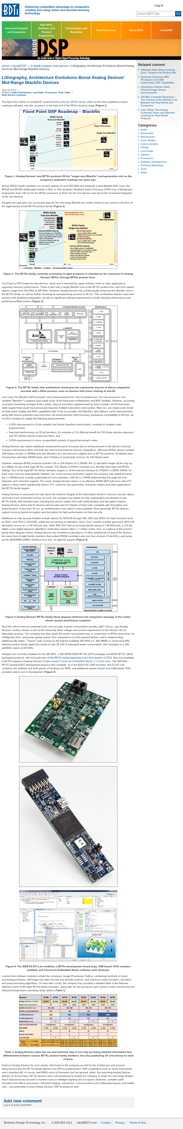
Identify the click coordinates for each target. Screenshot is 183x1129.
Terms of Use (137, 1122)
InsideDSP (166, 30)
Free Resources (106, 30)
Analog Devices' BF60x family (68, 101)
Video (67, 92)
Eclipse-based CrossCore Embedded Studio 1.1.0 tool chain (77, 661)
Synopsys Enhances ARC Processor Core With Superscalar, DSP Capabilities (157, 79)
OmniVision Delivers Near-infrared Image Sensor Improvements (155, 89)
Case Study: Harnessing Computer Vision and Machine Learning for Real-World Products (158, 114)
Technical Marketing (152, 165)
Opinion (145, 154)
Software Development (153, 161)
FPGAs (145, 147)
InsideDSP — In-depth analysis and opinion (40, 65)
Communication (149, 143)
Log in (159, 5)
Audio (14, 92)
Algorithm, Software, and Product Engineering (46, 30)
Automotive (147, 133)
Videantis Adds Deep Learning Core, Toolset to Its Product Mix (158, 71)
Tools (60, 92)
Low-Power (38, 92)
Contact (106, 1122)
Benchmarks (25, 92)
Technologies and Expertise (76, 30)
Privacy (120, 1122)
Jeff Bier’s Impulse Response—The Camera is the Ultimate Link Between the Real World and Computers (159, 101)
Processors (51, 92)
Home (5, 65)
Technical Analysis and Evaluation (16, 30)
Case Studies (148, 140)
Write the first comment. (14, 95)
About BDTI (136, 30)
